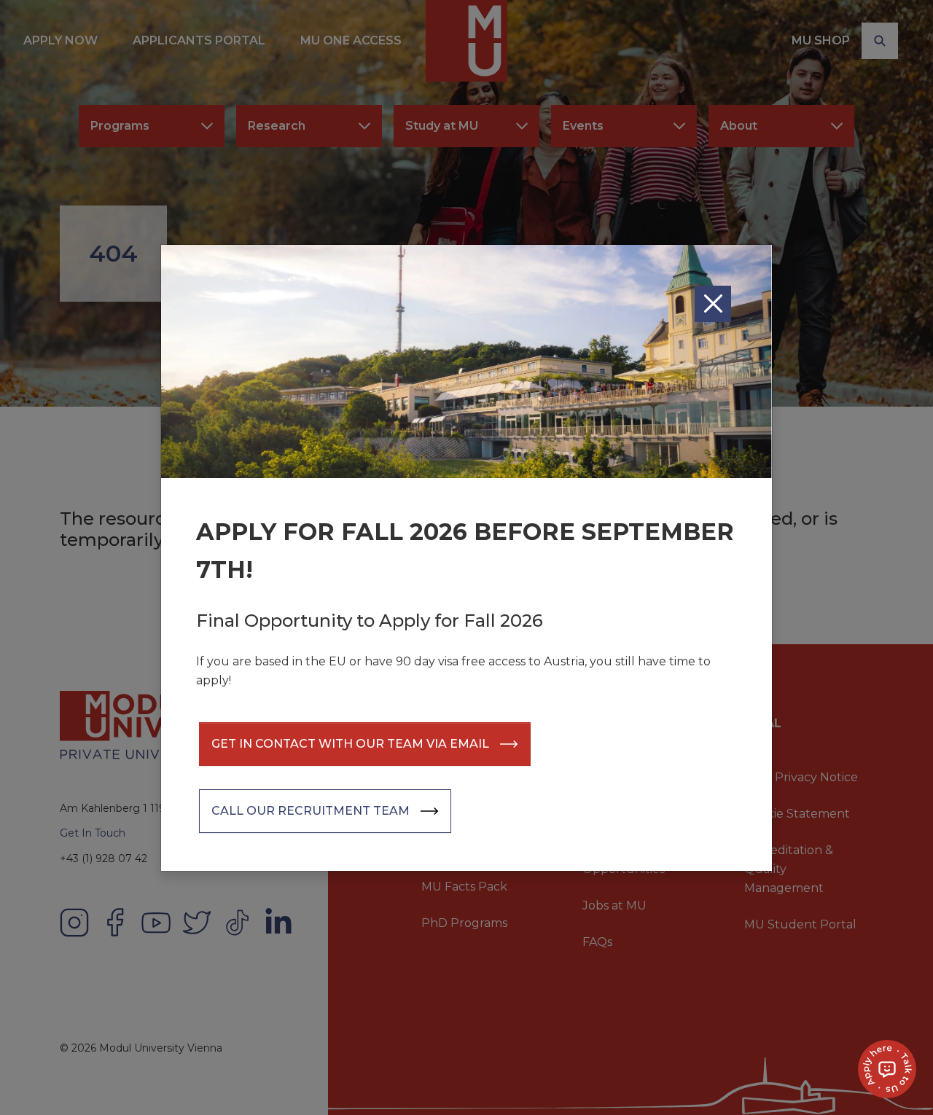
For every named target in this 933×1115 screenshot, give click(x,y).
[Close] (713, 304)
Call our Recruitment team (310, 811)
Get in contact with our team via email (350, 744)
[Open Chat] (887, 1069)
